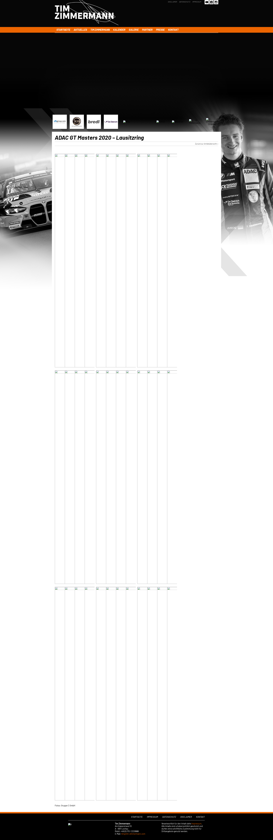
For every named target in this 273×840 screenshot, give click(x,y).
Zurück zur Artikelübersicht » (206, 144)
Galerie (134, 29)
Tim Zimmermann (100, 29)
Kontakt (173, 29)
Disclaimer (172, 2)
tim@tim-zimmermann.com (133, 834)
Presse (160, 29)
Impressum (196, 2)
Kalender (119, 29)
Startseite (63, 29)
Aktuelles (80, 29)
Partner (147, 29)
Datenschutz (184, 2)
